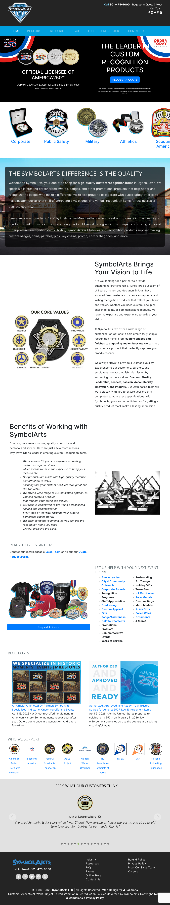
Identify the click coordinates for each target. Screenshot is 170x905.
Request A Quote (48, 627)
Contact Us (136, 31)
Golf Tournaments (113, 621)
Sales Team (52, 551)
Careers (133, 871)
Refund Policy (136, 859)
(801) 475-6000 (40, 869)
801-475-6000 (120, 4)
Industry (34, 31)
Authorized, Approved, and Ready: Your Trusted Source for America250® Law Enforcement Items (120, 707)
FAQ (76, 31)
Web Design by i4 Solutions (120, 890)
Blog (90, 31)
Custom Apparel (112, 609)
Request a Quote (124, 79)
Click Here (85, 823)
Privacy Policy (137, 863)
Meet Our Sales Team (141, 867)
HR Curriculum (145, 593)
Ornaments (142, 617)
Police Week (143, 613)
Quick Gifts (142, 609)
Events (90, 871)
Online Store (111, 31)
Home (16, 31)
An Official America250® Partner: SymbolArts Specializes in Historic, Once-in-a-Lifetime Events (43, 707)
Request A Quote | (144, 4)
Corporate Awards (113, 589)
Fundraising (109, 605)
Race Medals (143, 597)
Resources (58, 31)
